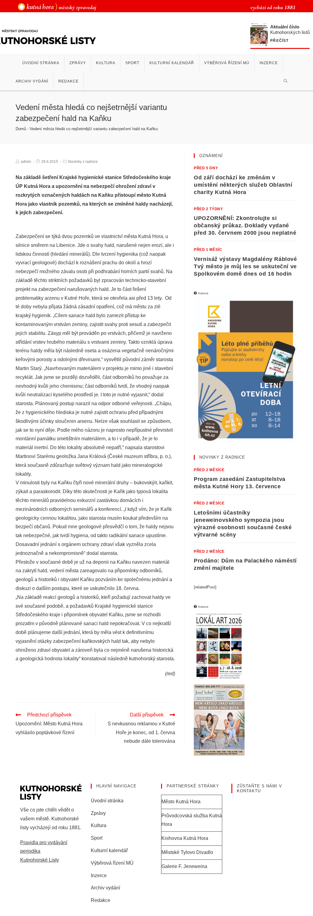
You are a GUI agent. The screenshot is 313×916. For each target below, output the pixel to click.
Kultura (98, 825)
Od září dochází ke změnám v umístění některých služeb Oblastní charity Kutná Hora (243, 184)
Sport (96, 838)
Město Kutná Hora (181, 801)
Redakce (100, 900)
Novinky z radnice (83, 161)
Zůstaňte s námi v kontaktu (259, 788)
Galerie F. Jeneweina (184, 866)
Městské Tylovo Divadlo (187, 852)
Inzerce (99, 875)
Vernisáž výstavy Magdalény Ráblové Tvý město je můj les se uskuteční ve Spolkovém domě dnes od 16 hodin (245, 266)
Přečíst (279, 41)
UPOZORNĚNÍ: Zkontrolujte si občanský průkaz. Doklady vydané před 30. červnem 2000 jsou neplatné (245, 225)
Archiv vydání (105, 887)
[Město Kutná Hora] (57, 6)
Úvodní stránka (107, 800)
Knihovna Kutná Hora (184, 838)
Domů (21, 128)
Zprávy (98, 813)
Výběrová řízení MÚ (112, 863)
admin (26, 161)
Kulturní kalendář (109, 850)
